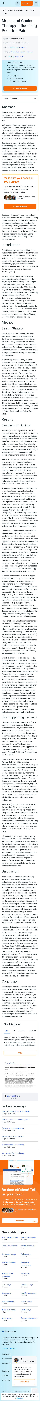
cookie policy (19, 1398)
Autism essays (7, 1318)
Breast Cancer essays (10, 1246)
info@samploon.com (9, 1348)
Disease (29, 52)
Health (12, 47)
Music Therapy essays (10, 1237)
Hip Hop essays (26, 1301)
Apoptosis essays (8, 1301)
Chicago (32, 1031)
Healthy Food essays (28, 1237)
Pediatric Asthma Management (13, 1128)
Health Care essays (9, 1310)
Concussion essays (9, 1254)
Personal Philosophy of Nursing (13, 1145)
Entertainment (19, 10)
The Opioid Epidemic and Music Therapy (16, 1111)
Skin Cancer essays (9, 1262)
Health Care (15, 52)
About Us (5, 1376)
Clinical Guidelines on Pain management (16, 1120)
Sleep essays (6, 1293)
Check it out (24, 1382)
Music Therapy (13, 56)
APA (6, 1031)
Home (4, 10)
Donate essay (7, 1359)
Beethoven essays (27, 1246)
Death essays (26, 1310)
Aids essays (25, 1273)
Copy (20, 1053)
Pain (22, 56)
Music (27, 10)
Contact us (6, 1380)
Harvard (21, 1031)
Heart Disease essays (29, 1293)
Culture (10, 10)
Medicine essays (27, 1285)
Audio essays (25, 1254)
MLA (13, 1031)
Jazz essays (6, 1285)
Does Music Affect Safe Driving (13, 1153)
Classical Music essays (29, 1318)
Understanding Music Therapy (12, 1136)
